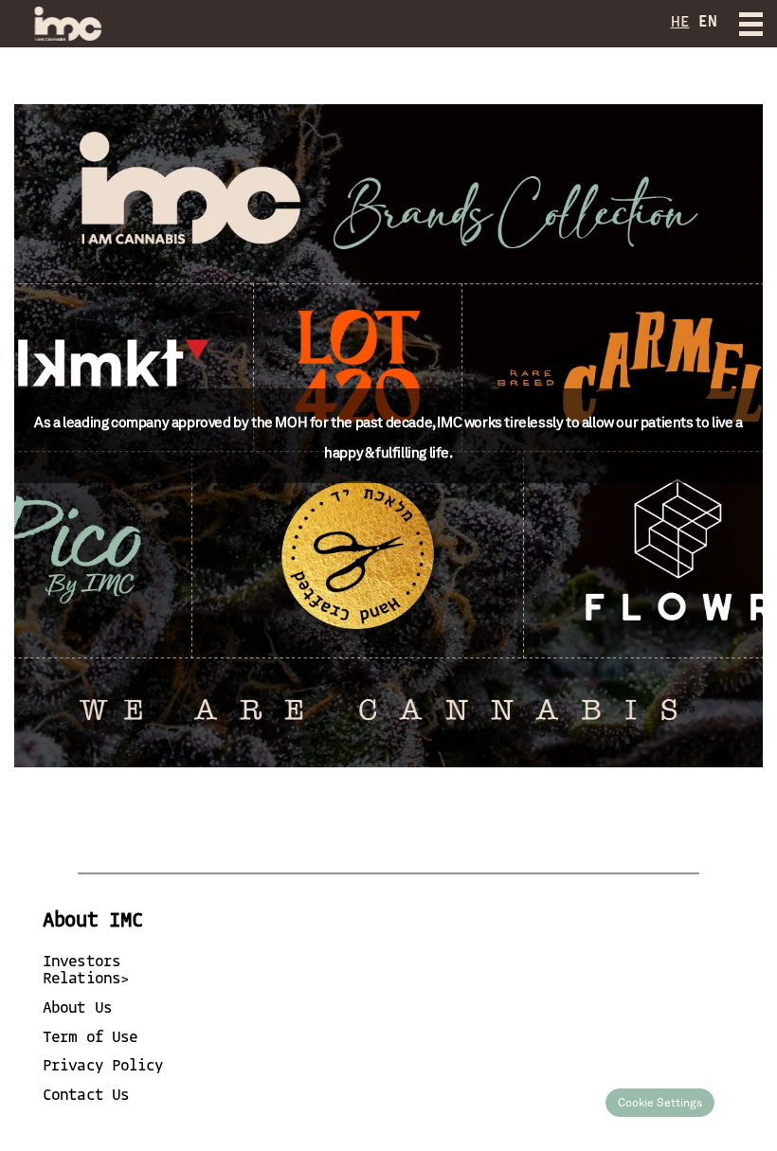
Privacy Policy (103, 1066)
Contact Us (86, 1096)
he (680, 22)
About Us (77, 1008)
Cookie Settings (660, 1102)
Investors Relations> (86, 970)
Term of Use (90, 1038)
